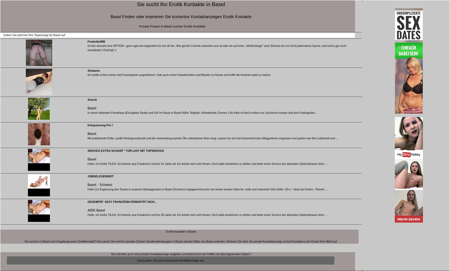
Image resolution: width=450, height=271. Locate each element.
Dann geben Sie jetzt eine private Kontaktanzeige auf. (170, 260)
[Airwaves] (39, 83)
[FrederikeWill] (39, 54)
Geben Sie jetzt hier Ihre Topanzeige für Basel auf (34, 35)
